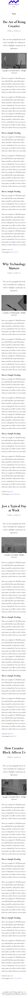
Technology (16, 494)
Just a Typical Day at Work (14, 508)
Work (14, 736)
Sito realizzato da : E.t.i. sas (19, 994)
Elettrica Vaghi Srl (14, 2)
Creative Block (17, 978)
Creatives (15, 252)
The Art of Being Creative (14, 24)
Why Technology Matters (14, 266)
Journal (11, 249)
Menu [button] (14, 6)
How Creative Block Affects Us (14, 750)
